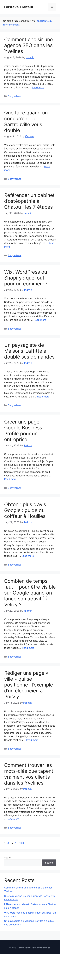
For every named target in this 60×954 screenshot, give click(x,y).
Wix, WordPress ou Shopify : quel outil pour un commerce (25, 278)
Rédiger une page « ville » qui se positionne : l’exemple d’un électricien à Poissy (28, 684)
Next (23, 842)
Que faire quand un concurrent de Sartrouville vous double (26, 121)
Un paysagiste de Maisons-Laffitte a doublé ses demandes (29, 351)
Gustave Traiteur (18, 7)
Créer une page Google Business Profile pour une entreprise (23, 430)
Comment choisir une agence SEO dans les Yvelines (28, 45)
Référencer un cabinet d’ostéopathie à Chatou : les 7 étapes (29, 201)
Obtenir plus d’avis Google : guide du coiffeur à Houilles (25, 510)
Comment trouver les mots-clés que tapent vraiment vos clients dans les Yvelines (28, 774)
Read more (38, 87)
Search (8, 857)
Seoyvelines (14, 96)
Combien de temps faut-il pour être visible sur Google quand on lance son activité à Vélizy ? (30, 592)
